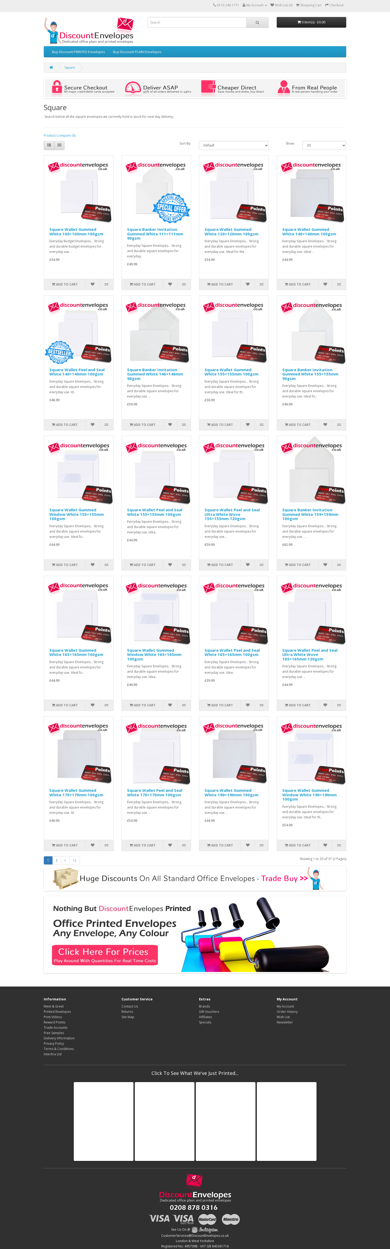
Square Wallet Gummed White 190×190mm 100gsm (231, 792)
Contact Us (130, 1006)
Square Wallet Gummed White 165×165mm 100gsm (76, 652)
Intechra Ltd (53, 1054)
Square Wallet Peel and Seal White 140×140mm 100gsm (77, 372)
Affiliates (205, 1017)
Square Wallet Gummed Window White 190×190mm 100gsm (309, 795)
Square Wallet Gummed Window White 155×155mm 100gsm (76, 514)
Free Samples (54, 1033)
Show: (290, 143)
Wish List (283, 1017)
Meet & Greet (54, 1006)
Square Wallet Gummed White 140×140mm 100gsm (309, 231)
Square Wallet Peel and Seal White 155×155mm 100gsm (154, 512)
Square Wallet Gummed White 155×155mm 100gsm (231, 372)
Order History (287, 1011)
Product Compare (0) (59, 135)
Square (69, 67)
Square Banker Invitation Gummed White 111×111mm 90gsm (155, 234)
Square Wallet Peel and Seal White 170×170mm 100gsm (154, 792)
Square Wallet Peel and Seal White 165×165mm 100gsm (232, 652)
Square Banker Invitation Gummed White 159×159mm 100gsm (310, 514)
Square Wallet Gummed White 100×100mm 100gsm (76, 231)
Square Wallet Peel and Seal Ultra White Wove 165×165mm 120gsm (309, 654)
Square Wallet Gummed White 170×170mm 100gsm (76, 792)
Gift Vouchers (209, 1011)
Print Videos (53, 1017)
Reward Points (54, 1022)
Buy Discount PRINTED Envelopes (78, 51)
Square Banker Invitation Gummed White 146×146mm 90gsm (155, 374)
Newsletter (285, 1022)
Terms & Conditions (59, 1049)
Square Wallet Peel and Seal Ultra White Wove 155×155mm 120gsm (232, 514)
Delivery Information (59, 1038)
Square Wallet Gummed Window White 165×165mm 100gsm (154, 654)
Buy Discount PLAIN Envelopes (137, 51)
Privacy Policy (54, 1043)
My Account (285, 1006)
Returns (127, 1011)
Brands (204, 1006)
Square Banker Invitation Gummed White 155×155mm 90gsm (310, 374)
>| (74, 860)
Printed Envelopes (57, 1011)
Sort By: (185, 143)
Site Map (128, 1017)
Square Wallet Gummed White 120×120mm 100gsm (231, 231)
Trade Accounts (55, 1027)
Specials (205, 1022)
